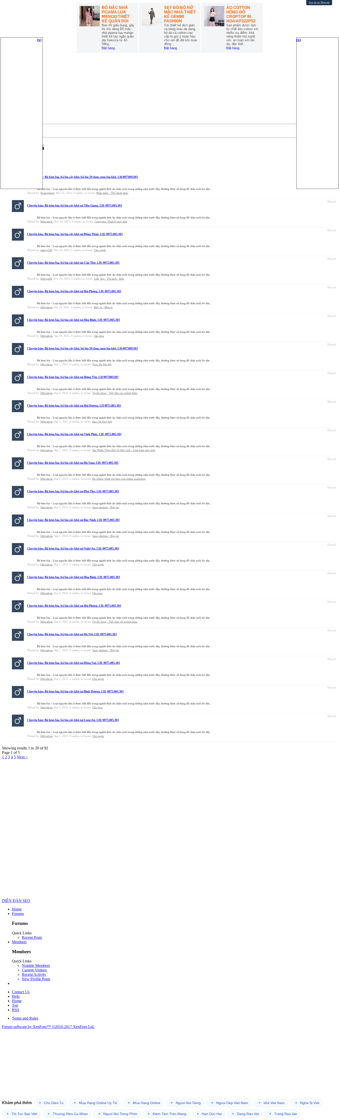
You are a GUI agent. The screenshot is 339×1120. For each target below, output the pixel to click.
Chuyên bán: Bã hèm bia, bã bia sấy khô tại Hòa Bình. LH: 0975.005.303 (73, 320)
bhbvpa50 (46, 278)
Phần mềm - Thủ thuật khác (112, 192)
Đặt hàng (108, 48)
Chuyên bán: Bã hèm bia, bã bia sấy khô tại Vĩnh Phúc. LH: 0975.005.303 (74, 434)
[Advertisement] (169, 89)
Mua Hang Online (144, 1103)
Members (19, 942)
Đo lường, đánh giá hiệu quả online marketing (119, 478)
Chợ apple (100, 250)
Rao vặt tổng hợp (102, 421)
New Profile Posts (36, 979)
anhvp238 (46, 250)
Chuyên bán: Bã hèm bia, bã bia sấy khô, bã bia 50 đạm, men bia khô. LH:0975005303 (82, 177)
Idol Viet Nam (272, 1103)
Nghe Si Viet (307, 1103)
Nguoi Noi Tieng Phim (117, 1114)
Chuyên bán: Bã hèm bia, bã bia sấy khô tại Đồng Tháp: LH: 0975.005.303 (75, 234)
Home (17, 909)
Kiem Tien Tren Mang (167, 1114)
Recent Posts (32, 937)
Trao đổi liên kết (101, 364)
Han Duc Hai (209, 1114)
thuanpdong (47, 192)
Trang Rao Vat (283, 1114)
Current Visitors (34, 970)
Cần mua (99, 335)
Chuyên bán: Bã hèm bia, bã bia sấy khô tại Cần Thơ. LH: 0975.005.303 (73, 262)
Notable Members (36, 965)
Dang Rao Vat (245, 1114)
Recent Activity (34, 974)
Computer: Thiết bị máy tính (111, 221)
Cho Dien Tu (51, 1103)
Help (16, 996)
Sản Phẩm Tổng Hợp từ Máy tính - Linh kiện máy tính (123, 450)
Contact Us (21, 992)
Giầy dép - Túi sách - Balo (109, 278)
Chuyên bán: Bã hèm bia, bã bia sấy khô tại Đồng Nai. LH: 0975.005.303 (73, 663)
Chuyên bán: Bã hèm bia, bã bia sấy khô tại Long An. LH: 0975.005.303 (73, 720)
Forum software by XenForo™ (48, 1027)
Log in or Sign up (319, 2)
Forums (18, 913)
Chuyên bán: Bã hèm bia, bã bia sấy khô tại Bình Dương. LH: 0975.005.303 (75, 691)
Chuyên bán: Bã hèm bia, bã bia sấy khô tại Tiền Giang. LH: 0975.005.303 (74, 205)
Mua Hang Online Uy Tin (95, 1103)
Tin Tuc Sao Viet (22, 1114)
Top (15, 1005)
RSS (15, 1010)
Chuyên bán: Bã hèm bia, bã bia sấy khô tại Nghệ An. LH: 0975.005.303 (73, 548)
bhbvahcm (46, 221)
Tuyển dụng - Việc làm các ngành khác (114, 392)
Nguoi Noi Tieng (186, 1103)
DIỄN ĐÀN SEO (16, 901)
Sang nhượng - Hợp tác (105, 507)
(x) (39, 40)
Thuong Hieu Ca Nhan (68, 1114)
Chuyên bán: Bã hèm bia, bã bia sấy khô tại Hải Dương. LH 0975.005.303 (74, 405)
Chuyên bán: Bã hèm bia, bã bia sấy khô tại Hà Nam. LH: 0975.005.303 (72, 463)
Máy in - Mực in (103, 307)
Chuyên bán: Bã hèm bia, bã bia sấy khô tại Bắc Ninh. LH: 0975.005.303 (73, 520)
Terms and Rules (25, 1018)
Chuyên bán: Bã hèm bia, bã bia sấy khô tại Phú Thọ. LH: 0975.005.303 (73, 491)
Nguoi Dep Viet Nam (229, 1103)
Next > (22, 757)
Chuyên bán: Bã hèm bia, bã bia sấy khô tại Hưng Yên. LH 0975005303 (72, 377)
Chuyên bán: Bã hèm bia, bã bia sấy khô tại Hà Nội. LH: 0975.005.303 (72, 634)
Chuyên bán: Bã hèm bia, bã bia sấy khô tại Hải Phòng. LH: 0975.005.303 (74, 291)
